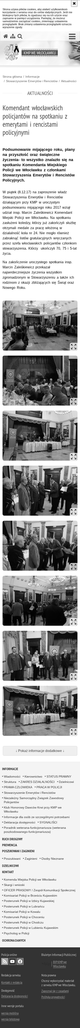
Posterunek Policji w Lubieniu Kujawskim (31, 927)
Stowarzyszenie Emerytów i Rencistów (32, 81)
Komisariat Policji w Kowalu (22, 911)
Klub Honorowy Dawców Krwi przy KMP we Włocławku (33, 809)
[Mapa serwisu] (12, 36)
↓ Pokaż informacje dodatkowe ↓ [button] (40, 751)
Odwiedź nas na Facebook (20, 961)
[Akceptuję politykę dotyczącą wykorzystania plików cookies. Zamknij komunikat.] (74, 3)
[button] (72, 36)
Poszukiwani (12, 858)
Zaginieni (31, 858)
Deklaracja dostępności (19, 822)
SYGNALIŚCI (48, 822)
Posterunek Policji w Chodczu (24, 922)
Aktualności (68, 81)
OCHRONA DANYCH (14, 940)
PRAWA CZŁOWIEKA (18, 787)
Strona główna (12, 76)
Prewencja (9, 845)
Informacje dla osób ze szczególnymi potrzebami (37, 817)
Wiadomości (12, 776)
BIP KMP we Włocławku (60, 964)
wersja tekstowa (10, 1019)
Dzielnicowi (66, 782)
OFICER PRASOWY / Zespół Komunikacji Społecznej (39, 890)
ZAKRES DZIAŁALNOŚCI (37, 782)
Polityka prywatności (53, 997)
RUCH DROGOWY (12, 839)
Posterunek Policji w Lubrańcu (24, 906)
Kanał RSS (4, 961)
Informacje (32, 76)
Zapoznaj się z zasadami (55, 991)
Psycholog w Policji (16, 933)
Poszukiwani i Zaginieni (18, 851)
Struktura (10, 782)
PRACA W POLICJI (49, 787)
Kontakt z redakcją (11, 982)
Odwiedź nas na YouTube (12, 961)
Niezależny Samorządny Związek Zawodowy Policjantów (34, 800)
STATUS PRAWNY (59, 776)
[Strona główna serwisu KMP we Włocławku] (5, 36)
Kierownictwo (33, 776)
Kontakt (8, 872)
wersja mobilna (10, 1013)
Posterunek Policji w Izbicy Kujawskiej (29, 901)
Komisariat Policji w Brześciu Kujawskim (30, 895)
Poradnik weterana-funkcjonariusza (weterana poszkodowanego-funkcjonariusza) (35, 829)
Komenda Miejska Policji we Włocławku (30, 879)
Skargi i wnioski (14, 885)
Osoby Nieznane (52, 858)
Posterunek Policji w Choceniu (24, 917)
